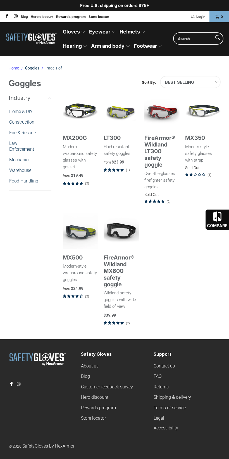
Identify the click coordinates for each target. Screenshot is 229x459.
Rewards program (71, 17)
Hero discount (42, 17)
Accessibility (166, 428)
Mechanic (18, 159)
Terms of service (170, 407)
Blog (24, 17)
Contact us (164, 366)
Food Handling (23, 181)
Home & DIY (21, 111)
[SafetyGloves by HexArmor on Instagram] (15, 17)
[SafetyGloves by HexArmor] (31, 39)
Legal (159, 418)
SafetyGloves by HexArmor (48, 446)
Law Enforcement (21, 146)
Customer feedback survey (107, 387)
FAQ (158, 376)
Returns (161, 387)
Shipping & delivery (172, 397)
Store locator (99, 17)
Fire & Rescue (22, 132)
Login (200, 17)
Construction (21, 122)
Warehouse (20, 170)
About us (90, 366)
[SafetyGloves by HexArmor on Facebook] (6, 17)
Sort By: (149, 82)
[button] (74, 32)
